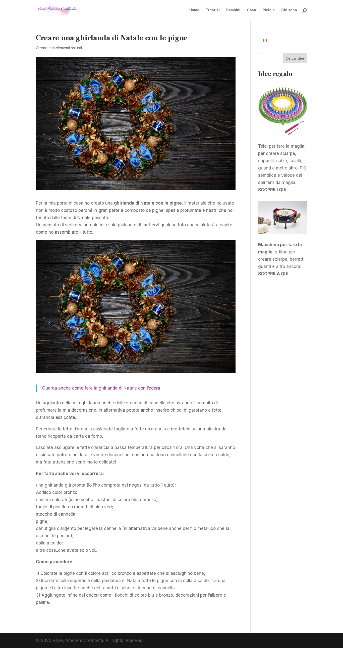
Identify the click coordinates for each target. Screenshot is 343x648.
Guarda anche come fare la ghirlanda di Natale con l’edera (101, 388)
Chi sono (289, 10)
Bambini (233, 10)
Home (194, 10)
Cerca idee (295, 58)
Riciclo (269, 10)
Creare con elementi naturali (59, 48)
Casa (251, 10)
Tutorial (213, 10)
